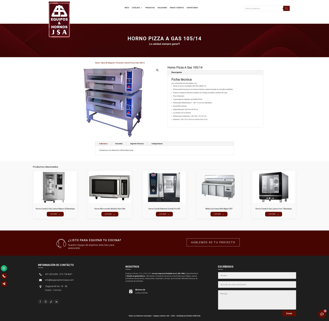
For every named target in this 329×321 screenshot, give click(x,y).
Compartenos (157, 144)
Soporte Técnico (137, 144)
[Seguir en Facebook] (40, 301)
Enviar (289, 313)
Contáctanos (192, 8)
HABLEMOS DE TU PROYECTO (213, 242)
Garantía (118, 144)
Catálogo (136, 8)
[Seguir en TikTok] (51, 301)
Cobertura (103, 144)
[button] (157, 70)
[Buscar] (286, 8)
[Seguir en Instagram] (45, 301)
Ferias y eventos (177, 8)
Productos (150, 8)
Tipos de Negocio (108, 63)
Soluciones (162, 8)
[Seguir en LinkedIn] (56, 301)
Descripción (176, 72)
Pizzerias (119, 63)
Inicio (127, 8)
